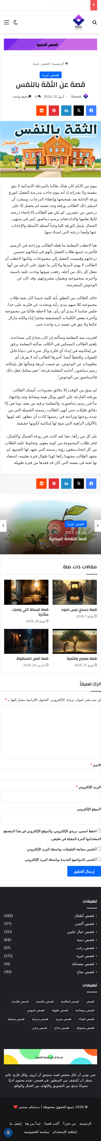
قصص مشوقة (85, 1028)
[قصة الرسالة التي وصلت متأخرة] (26, 592)
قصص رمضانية (84, 1010)
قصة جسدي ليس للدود (71, 5)
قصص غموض (36, 1010)
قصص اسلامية (70, 1001)
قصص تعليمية (45, 1001)
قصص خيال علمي (80, 932)
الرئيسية (58, 63)
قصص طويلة (60, 1010)
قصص (90, 1001)
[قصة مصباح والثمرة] (75, 641)
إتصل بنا (15, 1123)
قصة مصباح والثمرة (82, 658)
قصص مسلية (16, 1019)
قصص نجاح (85, 972)
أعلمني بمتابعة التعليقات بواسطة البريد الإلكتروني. (61, 849)
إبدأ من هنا (32, 1123)
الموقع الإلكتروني (89, 809)
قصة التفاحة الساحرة (68, 538)
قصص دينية (85, 940)
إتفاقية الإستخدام (65, 1132)
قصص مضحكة (83, 964)
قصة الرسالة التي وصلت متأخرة (30, 612)
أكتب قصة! (51, 1123)
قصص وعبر (39, 1028)
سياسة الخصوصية (36, 1132)
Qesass (76, 96)
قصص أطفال (84, 916)
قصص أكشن (84, 924)
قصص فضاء (86, 1019)
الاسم (95, 765)
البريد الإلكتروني (88, 787)
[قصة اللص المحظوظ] (26, 641)
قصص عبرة (41, 63)
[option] (50, 525)
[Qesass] (78, 22)
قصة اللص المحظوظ (32, 658)
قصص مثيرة (63, 1019)
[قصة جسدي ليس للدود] (75, 592)
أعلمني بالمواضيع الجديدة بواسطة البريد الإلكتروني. (60, 859)
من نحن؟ (69, 1123)
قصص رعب (85, 948)
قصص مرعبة (40, 1019)
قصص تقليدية (20, 1001)
